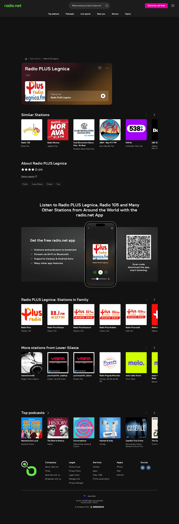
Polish (25, 184)
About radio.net (51, 467)
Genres (115, 14)
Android (120, 475)
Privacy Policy (75, 471)
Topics (128, 14)
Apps (95, 471)
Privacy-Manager (76, 483)
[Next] (154, 113)
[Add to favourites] (100, 68)
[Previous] (146, 113)
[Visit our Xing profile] (148, 467)
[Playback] (103, 96)
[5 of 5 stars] (36, 169)
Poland (49, 184)
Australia (91, 496)
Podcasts (70, 14)
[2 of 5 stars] (26, 169)
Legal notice (74, 475)
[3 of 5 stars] (29, 169)
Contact (96, 467)
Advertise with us (52, 475)
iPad (119, 471)
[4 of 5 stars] (33, 169)
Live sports (85, 14)
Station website (27, 177)
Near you (101, 14)
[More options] (107, 68)
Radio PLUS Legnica (61, 98)
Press (47, 471)
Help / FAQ (97, 475)
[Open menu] (173, 5)
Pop (28, 75)
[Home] (26, 59)
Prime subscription (101, 479)
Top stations (53, 14)
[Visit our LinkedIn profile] (143, 467)
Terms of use (74, 467)
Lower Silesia (37, 184)
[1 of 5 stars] (22, 169)
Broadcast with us (53, 479)
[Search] (107, 5)
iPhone (120, 467)
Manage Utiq (74, 479)
